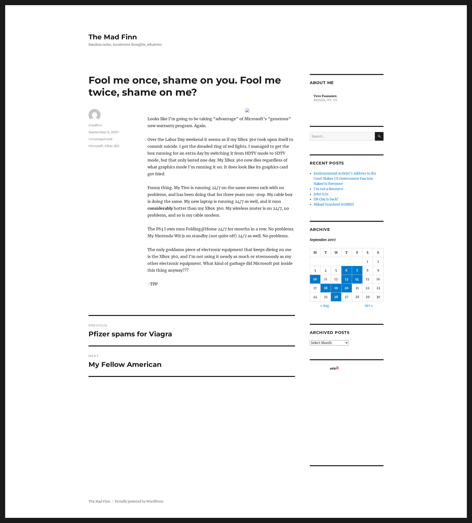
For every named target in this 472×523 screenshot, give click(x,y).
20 (346, 288)
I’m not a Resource (328, 189)
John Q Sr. (321, 194)
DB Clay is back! (326, 199)
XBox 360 (111, 146)
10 (315, 279)
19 (336, 288)
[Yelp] (334, 368)
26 (336, 297)
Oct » (369, 306)
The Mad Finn (112, 37)
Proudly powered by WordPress (139, 501)
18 (325, 288)
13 (346, 279)
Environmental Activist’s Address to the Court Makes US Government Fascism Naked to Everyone (345, 178)
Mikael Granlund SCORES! (334, 204)
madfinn (95, 125)
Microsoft (95, 146)
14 (357, 279)
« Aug (324, 306)
